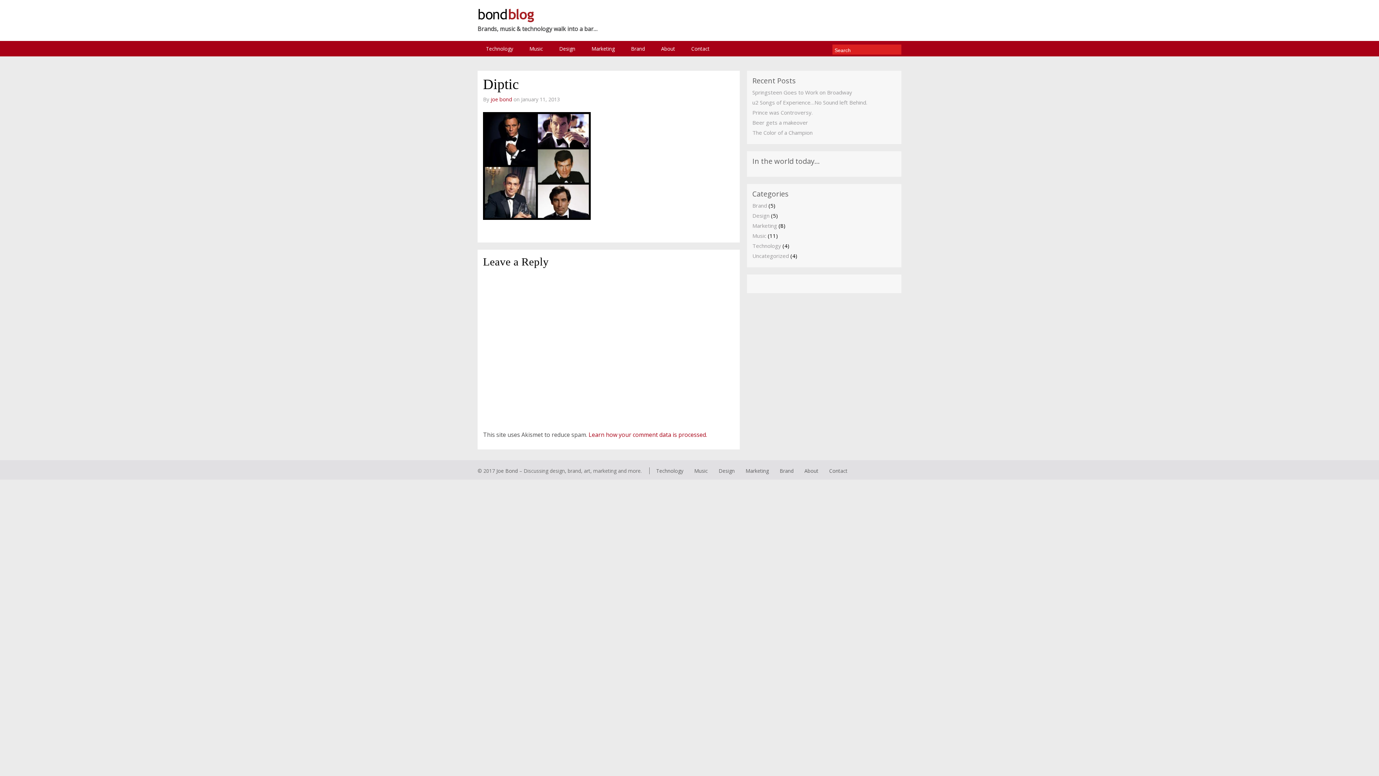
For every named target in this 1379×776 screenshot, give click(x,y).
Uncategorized (770, 255)
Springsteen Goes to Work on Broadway (802, 92)
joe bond (501, 99)
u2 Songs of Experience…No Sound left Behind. (809, 102)
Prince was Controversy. (782, 112)
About (668, 48)
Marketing (603, 48)
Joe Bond (507, 470)
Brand (638, 48)
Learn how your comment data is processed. (648, 435)
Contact (700, 48)
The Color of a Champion (782, 132)
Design (567, 48)
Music (536, 48)
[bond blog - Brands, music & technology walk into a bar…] (506, 21)
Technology (499, 48)
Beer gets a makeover (780, 122)
